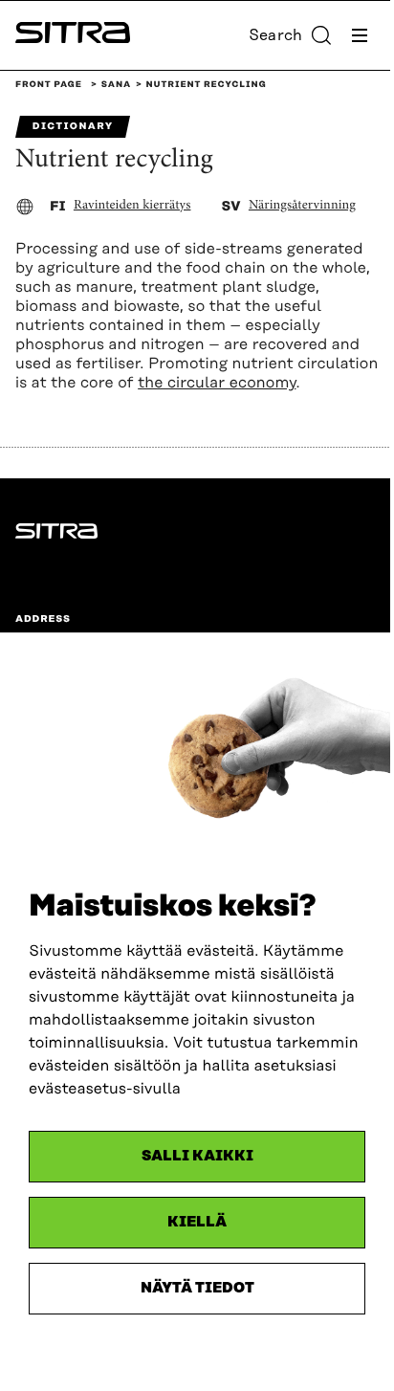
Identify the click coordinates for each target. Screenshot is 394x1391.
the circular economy (217, 382)
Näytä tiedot (197, 1288)
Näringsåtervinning (302, 205)
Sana (116, 85)
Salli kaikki (197, 1156)
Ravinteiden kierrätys (132, 205)
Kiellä (197, 1222)
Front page (48, 85)
